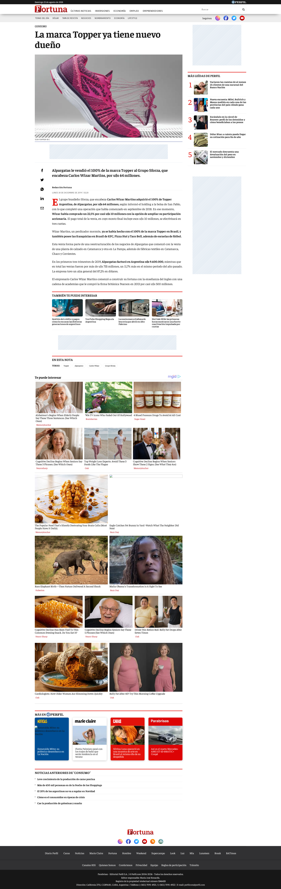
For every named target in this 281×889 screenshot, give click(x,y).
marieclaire (90, 722)
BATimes (231, 853)
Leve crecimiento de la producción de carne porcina (66, 779)
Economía (120, 10)
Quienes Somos (107, 865)
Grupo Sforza (110, 365)
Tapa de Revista (70, 18)
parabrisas (165, 722)
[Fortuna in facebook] (225, 18)
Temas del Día (42, 18)
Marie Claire (96, 853)
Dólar (56, 18)
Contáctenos (125, 865)
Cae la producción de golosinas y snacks (59, 803)
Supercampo (158, 853)
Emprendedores (153, 10)
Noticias (79, 853)
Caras (66, 853)
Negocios (86, 18)
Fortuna (112, 853)
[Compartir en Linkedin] (42, 198)
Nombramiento (103, 18)
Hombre (126, 853)
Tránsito (194, 865)
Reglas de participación (173, 865)
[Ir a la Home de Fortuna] (51, 9)
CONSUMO (41, 26)
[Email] (42, 208)
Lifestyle (132, 18)
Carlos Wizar (94, 365)
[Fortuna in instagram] (217, 18)
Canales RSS (89, 865)
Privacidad (141, 865)
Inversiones (102, 10)
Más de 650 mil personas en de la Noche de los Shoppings (69, 785)
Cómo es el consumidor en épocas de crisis (61, 797)
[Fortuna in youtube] (242, 18)
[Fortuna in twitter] (234, 18)
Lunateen (204, 853)
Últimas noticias (81, 10)
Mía (192, 853)
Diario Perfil (51, 853)
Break (217, 853)
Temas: (56, 365)
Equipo (154, 865)
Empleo (134, 10)
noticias (52, 722)
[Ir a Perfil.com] (239, 2)
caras (128, 722)
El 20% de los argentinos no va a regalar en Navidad (66, 791)
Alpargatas (79, 365)
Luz (182, 853)
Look (172, 853)
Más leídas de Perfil (204, 76)
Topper (66, 365)
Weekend (141, 853)
